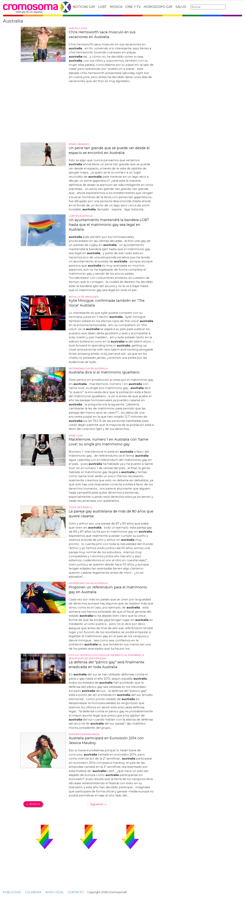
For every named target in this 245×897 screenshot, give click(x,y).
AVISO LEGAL (54, 892)
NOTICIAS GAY (84, 7)
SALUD (181, 7)
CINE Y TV (133, 7)
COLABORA (33, 892)
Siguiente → (98, 804)
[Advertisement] (88, 113)
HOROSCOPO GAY (158, 7)
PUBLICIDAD (12, 892)
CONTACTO (75, 892)
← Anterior (33, 804)
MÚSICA (116, 7)
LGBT (102, 7)
